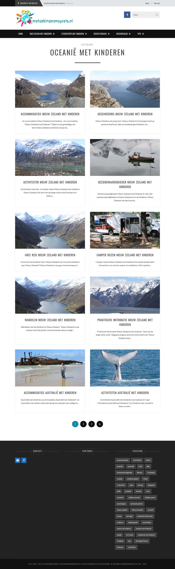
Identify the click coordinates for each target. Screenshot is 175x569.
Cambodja (151, 472)
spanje (119, 535)
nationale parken (137, 504)
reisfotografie (133, 522)
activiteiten (137, 460)
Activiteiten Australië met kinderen (125, 392)
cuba (131, 485)
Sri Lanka (129, 535)
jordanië (128, 491)
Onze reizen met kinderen (41, 33)
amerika (120, 466)
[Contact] (17, 460)
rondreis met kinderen (143, 528)
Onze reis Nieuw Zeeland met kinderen (50, 255)
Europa (140, 485)
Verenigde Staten (142, 541)
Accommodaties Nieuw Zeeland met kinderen (50, 114)
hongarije (151, 485)
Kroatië (138, 491)
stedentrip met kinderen (146, 535)
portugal (129, 516)
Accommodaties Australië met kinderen (50, 392)
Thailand (120, 541)
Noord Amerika (137, 510)
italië (118, 491)
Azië (140, 466)
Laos (148, 491)
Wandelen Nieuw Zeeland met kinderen (50, 320)
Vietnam (120, 547)
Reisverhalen (122, 33)
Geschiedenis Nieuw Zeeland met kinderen (125, 114)
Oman (119, 516)
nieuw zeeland (122, 510)
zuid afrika (132, 547)
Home (20, 33)
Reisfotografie (100, 33)
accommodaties (122, 460)
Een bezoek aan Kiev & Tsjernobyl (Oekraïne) (58, 3)
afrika (148, 460)
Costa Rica (121, 485)
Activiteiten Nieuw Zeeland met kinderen (50, 182)
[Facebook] (23, 460)
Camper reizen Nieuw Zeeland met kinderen (125, 255)
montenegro (121, 504)
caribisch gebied (132, 479)
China (145, 479)
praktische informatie (145, 516)
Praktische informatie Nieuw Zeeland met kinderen (125, 322)
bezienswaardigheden (124, 472)
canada (119, 479)
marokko (120, 497)
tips (129, 541)
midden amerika (134, 497)
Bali (148, 466)
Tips (139, 33)
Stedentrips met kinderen (72, 33)
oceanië (150, 510)
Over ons (157, 3)
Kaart (147, 3)
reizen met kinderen (124, 528)
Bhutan (139, 472)
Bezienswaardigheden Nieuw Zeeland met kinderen (125, 184)
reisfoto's (120, 522)
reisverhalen (146, 522)
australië (131, 466)
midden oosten (150, 497)
